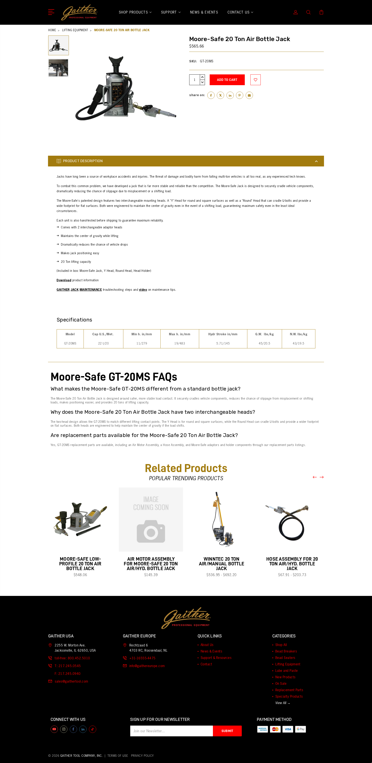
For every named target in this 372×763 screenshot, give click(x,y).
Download (64, 280)
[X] (220, 95)
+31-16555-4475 (142, 658)
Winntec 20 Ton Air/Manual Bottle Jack (221, 564)
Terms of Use (117, 756)
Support (169, 12)
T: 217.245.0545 (68, 666)
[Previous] (315, 477)
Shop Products (133, 12)
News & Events (204, 12)
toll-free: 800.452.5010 (72, 658)
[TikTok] (92, 729)
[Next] (322, 477)
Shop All (281, 645)
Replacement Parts (289, 690)
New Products (285, 677)
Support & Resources (216, 658)
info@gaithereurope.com (147, 666)
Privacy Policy (142, 756)
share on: (197, 95)
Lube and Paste (286, 671)
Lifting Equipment (288, 664)
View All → (283, 703)
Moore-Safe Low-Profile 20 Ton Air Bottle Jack (80, 564)
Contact (206, 664)
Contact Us (239, 12)
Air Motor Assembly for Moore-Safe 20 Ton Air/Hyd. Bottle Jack (151, 564)
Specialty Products (289, 696)
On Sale (281, 683)
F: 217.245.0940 (68, 674)
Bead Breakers (286, 651)
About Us (207, 645)
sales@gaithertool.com (71, 681)
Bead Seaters (285, 658)
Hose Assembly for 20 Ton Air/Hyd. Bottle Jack (292, 564)
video (143, 290)
